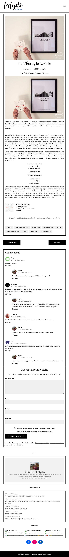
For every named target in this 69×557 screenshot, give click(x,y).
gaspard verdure (48, 227)
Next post (57, 242)
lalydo (20, 270)
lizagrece (14, 258)
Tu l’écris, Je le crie (23, 204)
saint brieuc (33, 231)
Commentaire (10, 378)
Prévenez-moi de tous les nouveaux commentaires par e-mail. (35, 428)
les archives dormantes (13, 231)
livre (25, 231)
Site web (8, 418)
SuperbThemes (47, 554)
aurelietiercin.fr (42, 478)
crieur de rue (36, 227)
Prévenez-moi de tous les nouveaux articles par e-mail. (35, 431)
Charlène (14, 284)
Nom (7, 399)
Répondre (8, 265)
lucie (12, 341)
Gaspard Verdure (22, 206)
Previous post (12, 242)
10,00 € (18, 210)
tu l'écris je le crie (46, 231)
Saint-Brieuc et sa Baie (22, 227)
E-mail (7, 409)
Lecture (9, 227)
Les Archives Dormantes (25, 208)
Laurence (14, 314)
